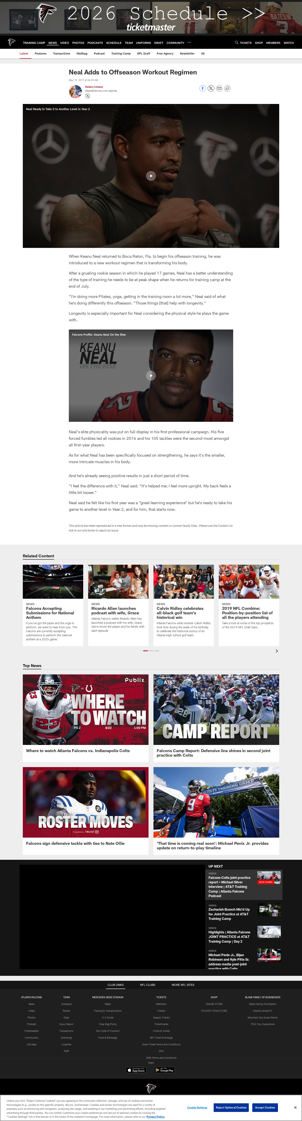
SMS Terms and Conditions (161, 1057)
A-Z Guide (107, 1017)
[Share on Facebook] (202, 90)
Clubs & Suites (161, 1030)
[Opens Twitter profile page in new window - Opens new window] (87, 96)
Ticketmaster (161, 1024)
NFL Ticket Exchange (161, 1037)
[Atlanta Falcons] (151, 1089)
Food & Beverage (107, 1037)
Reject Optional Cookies (231, 1107)
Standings (66, 1037)
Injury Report (66, 1024)
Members (161, 1003)
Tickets (161, 1010)
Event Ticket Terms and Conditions (161, 1044)
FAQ (161, 1050)
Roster (66, 1010)
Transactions (66, 1030)
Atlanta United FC (262, 1010)
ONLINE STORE (214, 1003)
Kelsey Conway (94, 86)
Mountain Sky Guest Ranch (263, 1017)
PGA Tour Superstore (262, 1024)
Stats (66, 1017)
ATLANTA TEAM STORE (214, 1010)
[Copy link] (227, 88)
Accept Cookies (265, 1107)
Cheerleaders (31, 1030)
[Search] (236, 42)
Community (31, 1037)
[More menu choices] (189, 42)
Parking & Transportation (108, 1010)
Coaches (66, 1044)
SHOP (214, 997)
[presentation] (277, 651)
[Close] (295, 1107)
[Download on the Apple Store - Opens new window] (136, 1070)
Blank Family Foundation (262, 1003)
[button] (151, 176)
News (32, 1003)
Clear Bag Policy (108, 1024)
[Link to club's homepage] (11, 42)
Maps (108, 1003)
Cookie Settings (197, 1107)
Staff (66, 1050)
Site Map (31, 1044)
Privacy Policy (155, 1116)
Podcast (31, 1024)
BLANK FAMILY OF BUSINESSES (262, 997)
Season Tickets (161, 1017)
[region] (151, 1108)
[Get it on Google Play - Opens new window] (164, 1072)
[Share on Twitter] (211, 90)
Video (31, 1010)
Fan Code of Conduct (108, 1030)
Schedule (66, 1003)
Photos (32, 1017)
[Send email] (219, 90)
